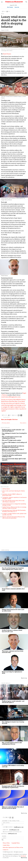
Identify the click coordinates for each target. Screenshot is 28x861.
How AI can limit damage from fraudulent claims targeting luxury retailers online (13, 569)
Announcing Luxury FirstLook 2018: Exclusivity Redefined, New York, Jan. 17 (14, 511)
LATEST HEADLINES (5, 427)
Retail (2, 13)
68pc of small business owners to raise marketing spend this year (12, 437)
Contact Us (5, 849)
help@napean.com (18, 827)
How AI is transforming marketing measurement (14, 453)
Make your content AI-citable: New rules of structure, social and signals (13, 450)
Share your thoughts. (9, 419)
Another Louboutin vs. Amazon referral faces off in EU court (12, 631)
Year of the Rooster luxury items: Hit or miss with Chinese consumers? (13, 501)
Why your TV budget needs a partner (11, 440)
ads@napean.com (12, 833)
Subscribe (17, 7)
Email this (5, 415)
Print (9, 11)
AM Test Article (6, 489)
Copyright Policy (16, 843)
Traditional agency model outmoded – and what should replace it (13, 430)
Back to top (24, 678)
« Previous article (5, 423)
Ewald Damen (7, 54)
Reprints (15, 415)
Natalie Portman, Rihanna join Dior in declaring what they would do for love (14, 508)
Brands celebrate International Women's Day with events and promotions (13, 517)
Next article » (23, 423)
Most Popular (10, 7)
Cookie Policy (6, 845)
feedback (23, 856)
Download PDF (6, 417)
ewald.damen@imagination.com (10, 397)
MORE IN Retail (5, 550)
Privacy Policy (6, 843)
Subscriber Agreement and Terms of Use (13, 847)
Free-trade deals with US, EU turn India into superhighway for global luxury (13, 446)
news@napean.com (14, 829)
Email (4, 11)
